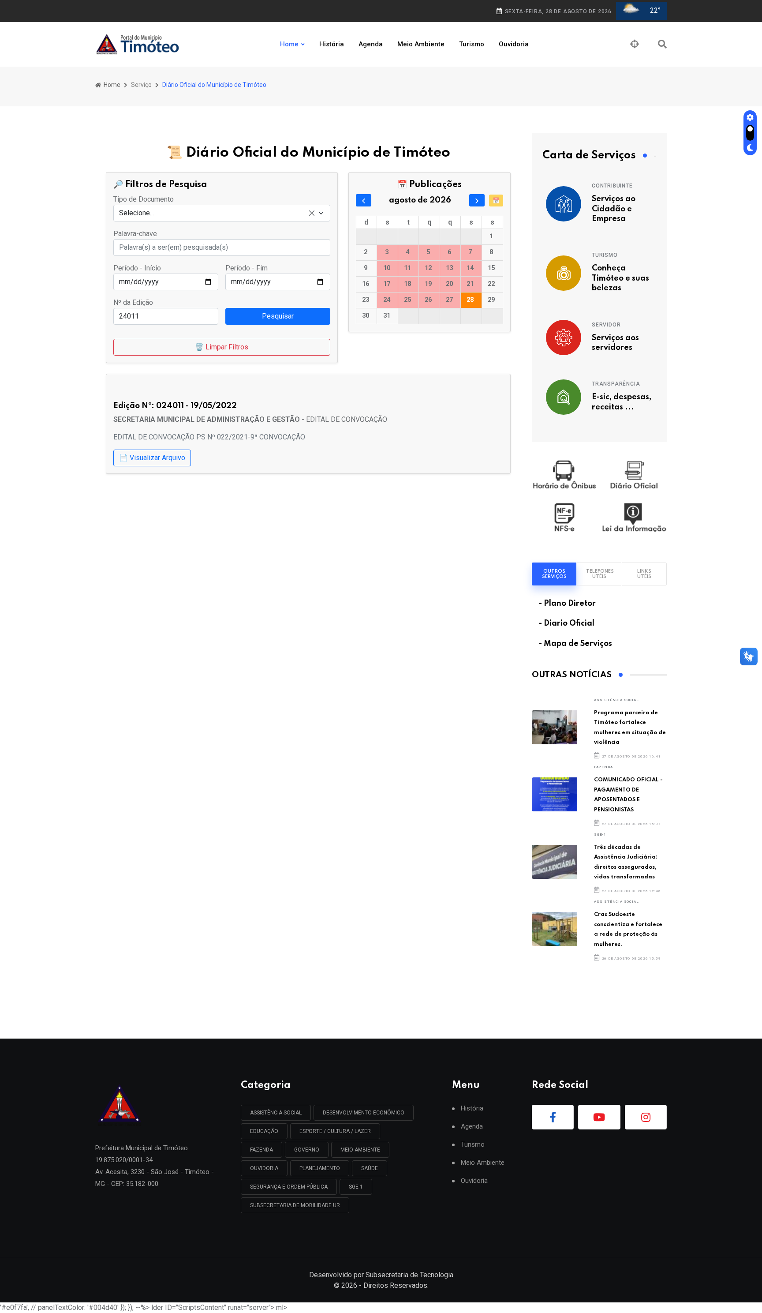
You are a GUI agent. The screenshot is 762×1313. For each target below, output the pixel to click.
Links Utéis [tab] (644, 574)
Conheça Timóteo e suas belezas (620, 278)
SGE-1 (600, 835)
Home (289, 44)
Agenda (371, 44)
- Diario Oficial (566, 623)
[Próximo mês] (477, 200)
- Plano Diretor (567, 604)
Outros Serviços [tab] (554, 574)
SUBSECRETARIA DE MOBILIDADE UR (295, 1205)
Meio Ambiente (420, 44)
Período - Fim (246, 268)
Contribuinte (612, 186)
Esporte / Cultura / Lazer (335, 1131)
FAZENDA (603, 767)
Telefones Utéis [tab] (600, 574)
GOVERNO (306, 1150)
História (331, 44)
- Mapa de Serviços (575, 644)
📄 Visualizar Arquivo (152, 458)
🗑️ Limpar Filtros (221, 347)
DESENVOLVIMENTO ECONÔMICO (363, 1113)
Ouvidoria (514, 44)
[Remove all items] (311, 213)
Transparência (616, 384)
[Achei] (634, 44)
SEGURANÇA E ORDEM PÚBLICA (289, 1187)
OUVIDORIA (264, 1168)
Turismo (471, 44)
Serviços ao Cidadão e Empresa (613, 209)
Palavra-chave (135, 233)
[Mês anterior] (363, 200)
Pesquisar (278, 316)
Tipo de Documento (143, 199)
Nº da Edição (133, 302)
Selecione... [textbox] (136, 213)
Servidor (606, 325)
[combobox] (221, 213)
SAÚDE (369, 1168)
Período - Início (137, 268)
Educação (264, 1131)
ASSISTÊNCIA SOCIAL (616, 700)
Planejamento (319, 1168)
